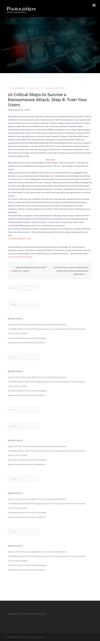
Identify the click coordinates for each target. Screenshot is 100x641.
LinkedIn (28, 257)
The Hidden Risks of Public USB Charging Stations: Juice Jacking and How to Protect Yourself (46, 329)
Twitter (20, 614)
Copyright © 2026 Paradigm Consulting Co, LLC (25, 637)
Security (35, 88)
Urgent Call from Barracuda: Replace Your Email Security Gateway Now (37, 324)
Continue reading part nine (19, 238)
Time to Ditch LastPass (17, 333)
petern (27, 110)
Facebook (12, 614)
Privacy (35, 614)
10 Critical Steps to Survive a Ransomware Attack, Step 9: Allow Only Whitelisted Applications (71, 270)
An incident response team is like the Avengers (27, 338)
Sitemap (42, 614)
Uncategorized (54, 88)
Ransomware (18, 88)
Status (27, 614)
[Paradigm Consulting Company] (21, 8)
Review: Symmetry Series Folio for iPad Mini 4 (26, 342)
